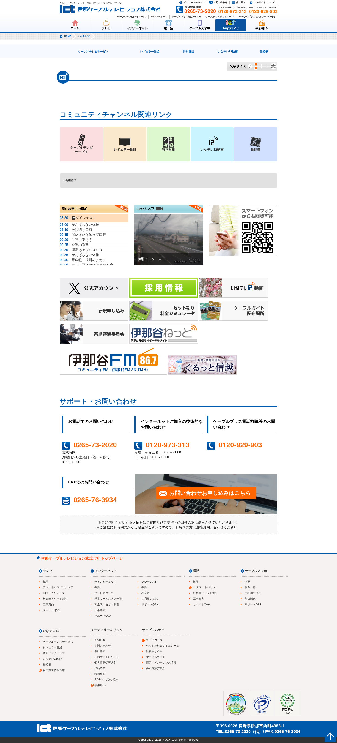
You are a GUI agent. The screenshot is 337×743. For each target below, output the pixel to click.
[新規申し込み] (94, 311)
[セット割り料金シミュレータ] (163, 311)
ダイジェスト (78, 218)
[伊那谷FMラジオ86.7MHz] (113, 361)
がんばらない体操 (79, 225)
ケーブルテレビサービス (93, 51)
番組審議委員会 (155, 668)
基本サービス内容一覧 (108, 598)
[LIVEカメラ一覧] (168, 211)
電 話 (168, 28)
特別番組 (188, 51)
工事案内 (48, 604)
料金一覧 (250, 587)
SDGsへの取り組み (106, 679)
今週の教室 (74, 245)
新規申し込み (154, 651)
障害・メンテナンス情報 (161, 662)
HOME (67, 36)
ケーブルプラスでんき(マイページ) (257, 16)
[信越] (202, 365)
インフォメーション (194, 2)
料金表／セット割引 (55, 598)
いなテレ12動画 (228, 51)
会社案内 (240, 2)
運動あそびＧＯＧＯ (81, 250)
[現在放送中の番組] (94, 211)
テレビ (106, 28)
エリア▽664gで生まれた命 (86, 265)
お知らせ (99, 640)
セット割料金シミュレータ (162, 645)
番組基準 (70, 180)
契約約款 (99, 668)
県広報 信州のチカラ (83, 260)
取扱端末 (250, 598)
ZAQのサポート (159, 16)
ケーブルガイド (155, 656)
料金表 (145, 593)
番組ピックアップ (54, 653)
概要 (45, 581)
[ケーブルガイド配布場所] (233, 311)
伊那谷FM (261, 28)
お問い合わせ (220, 2)
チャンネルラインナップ (58, 587)
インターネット (137, 28)
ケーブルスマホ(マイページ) (219, 16)
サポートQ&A (51, 610)
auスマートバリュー (205, 587)
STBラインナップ (54, 593)
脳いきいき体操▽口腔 (83, 235)
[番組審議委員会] (94, 334)
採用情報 (99, 674)
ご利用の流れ (149, 598)
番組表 (264, 51)
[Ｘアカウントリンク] (94, 288)
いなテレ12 (231, 28)
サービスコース (104, 593)
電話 (196, 571)
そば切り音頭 (76, 230)
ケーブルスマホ (199, 28)
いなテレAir (148, 581)
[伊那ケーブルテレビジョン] (110, 10)
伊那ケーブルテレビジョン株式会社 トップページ (82, 558)
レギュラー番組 (149, 51)
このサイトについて (264, 2)
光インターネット (105, 581)
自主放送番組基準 (54, 670)
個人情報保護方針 (105, 662)
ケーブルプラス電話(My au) (186, 16)
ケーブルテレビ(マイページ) (131, 16)
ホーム (75, 28)
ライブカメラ (154, 640)
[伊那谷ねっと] (163, 334)
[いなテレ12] (233, 288)
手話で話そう (76, 240)
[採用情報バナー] (163, 288)
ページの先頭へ (330, 736)
